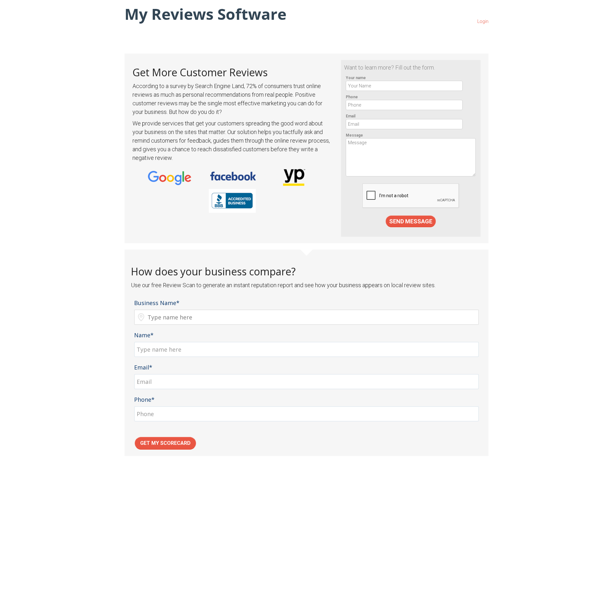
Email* (143, 367)
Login (482, 21)
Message (354, 135)
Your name (356, 78)
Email (350, 116)
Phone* (144, 399)
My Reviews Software (205, 14)
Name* (144, 335)
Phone (352, 97)
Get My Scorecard (165, 443)
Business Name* (156, 303)
